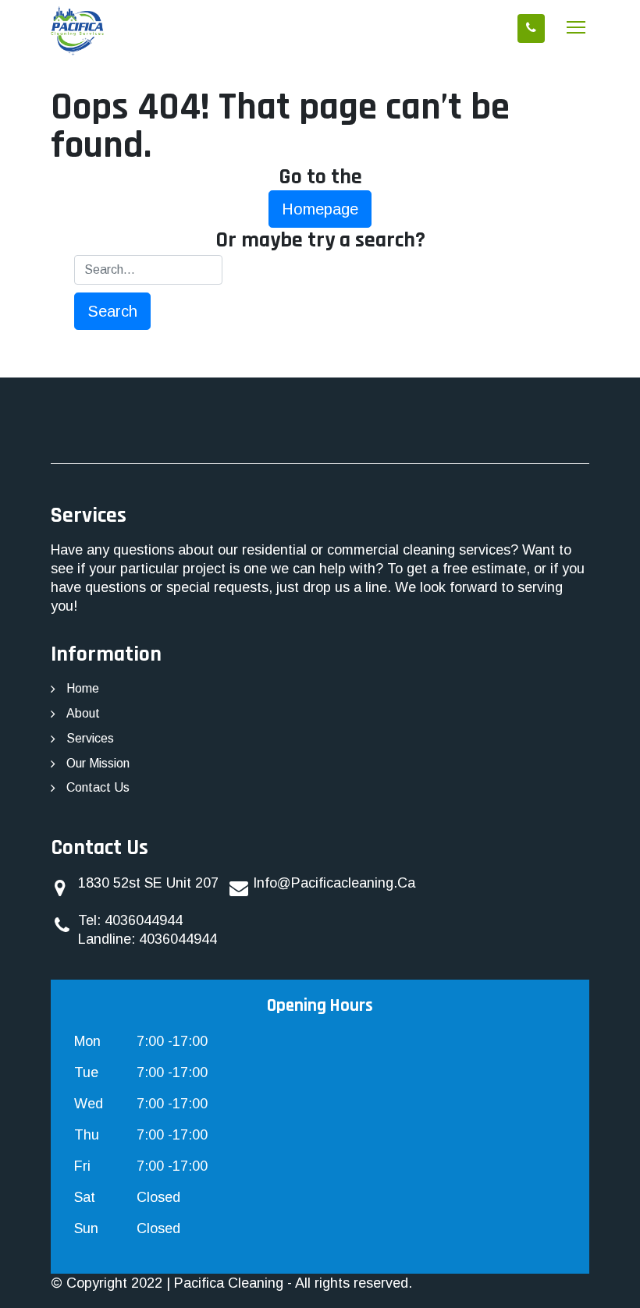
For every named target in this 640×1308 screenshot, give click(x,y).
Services (90, 738)
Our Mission (98, 763)
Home (82, 688)
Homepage (320, 209)
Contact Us (98, 787)
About (83, 713)
